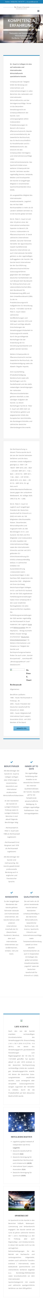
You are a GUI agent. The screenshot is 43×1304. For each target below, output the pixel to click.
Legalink (16, 1148)
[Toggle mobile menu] (38, 11)
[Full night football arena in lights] (21, 1192)
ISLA (23, 1169)
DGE (21, 1154)
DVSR (23, 1176)
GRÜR (29, 1163)
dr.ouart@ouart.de (32, 2)
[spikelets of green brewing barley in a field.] (21, 1020)
